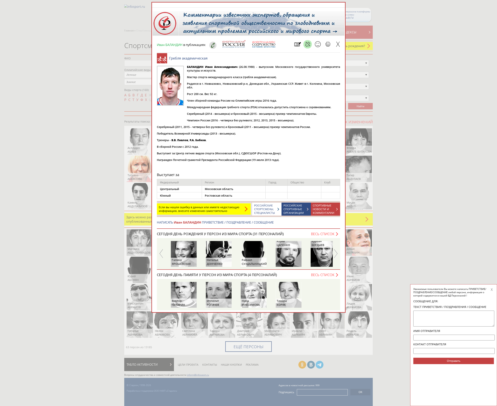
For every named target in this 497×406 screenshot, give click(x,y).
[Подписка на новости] (297, 44)
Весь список (322, 234)
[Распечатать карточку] (328, 44)
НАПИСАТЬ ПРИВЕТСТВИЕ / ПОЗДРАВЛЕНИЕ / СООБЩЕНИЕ (215, 222)
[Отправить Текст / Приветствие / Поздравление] (318, 44)
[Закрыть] (338, 44)
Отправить (453, 360)
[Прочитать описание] (307, 44)
